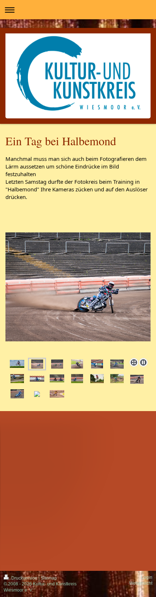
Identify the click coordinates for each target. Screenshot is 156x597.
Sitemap (49, 578)
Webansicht (140, 583)
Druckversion (24, 578)
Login (146, 577)
